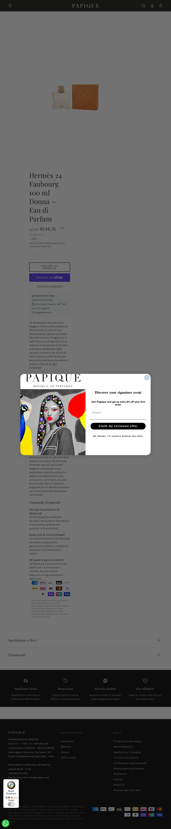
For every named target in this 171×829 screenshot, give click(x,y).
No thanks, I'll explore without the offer (118, 436)
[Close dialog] (147, 378)
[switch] (11, 804)
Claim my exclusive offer (118, 426)
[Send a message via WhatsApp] (6, 823)
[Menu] (17, 781)
